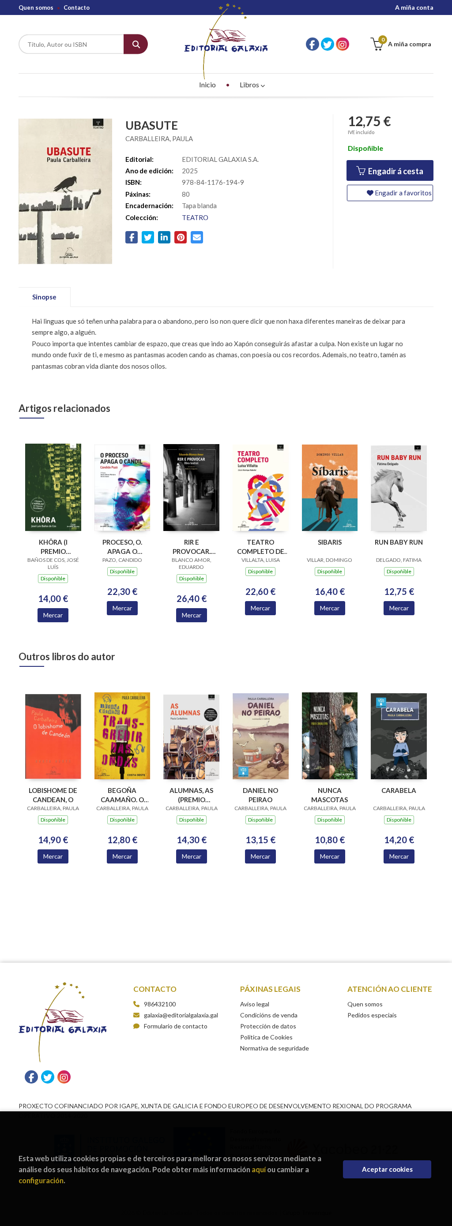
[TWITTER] (327, 44)
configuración (41, 1180)
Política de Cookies (266, 1037)
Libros (250, 84)
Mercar (53, 615)
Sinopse (44, 297)
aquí (259, 1169)
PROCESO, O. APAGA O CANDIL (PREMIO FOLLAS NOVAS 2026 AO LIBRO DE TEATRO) (122, 546)
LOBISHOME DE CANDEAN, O (53, 795)
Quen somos (36, 7)
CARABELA (398, 790)
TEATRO (195, 217)
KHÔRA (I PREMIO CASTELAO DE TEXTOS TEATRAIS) (53, 546)
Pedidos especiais (372, 1015)
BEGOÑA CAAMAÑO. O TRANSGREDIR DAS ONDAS (122, 795)
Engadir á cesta (395, 171)
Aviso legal (254, 1004)
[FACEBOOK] (312, 44)
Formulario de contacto (175, 1026)
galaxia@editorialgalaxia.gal (181, 1015)
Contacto (77, 7)
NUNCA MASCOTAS (329, 795)
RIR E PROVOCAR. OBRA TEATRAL (191, 546)
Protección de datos (268, 1026)
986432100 (160, 1004)
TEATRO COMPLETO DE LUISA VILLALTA (260, 546)
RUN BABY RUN (399, 542)
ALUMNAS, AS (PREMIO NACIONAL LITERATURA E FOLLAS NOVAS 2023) (191, 795)
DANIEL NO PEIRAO (260, 795)
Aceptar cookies (387, 1169)
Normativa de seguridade (274, 1048)
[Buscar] (136, 44)
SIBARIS (330, 542)
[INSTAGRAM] (342, 44)
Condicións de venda (269, 1015)
